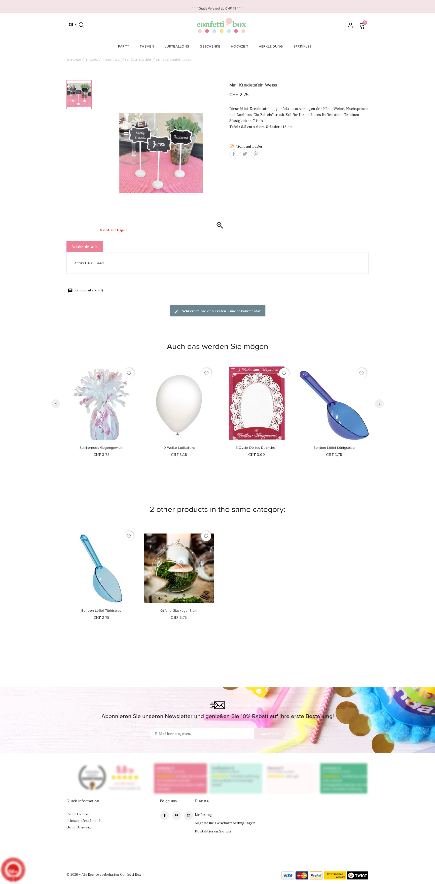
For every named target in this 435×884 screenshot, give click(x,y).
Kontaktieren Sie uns (213, 831)
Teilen (234, 154)
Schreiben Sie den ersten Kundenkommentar (221, 311)
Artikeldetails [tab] (84, 246)
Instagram (188, 815)
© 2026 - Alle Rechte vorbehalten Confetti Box (103, 874)
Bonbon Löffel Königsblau (334, 448)
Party (123, 46)
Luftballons (177, 46)
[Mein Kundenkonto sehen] (350, 25)
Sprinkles (303, 46)
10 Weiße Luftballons (179, 448)
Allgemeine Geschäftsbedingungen (225, 823)
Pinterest (255, 154)
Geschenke (210, 46)
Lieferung (203, 814)
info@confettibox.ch (84, 820)
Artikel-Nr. (83, 263)
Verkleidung (271, 46)
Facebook (164, 815)
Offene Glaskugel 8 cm (178, 610)
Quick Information (82, 801)
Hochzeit (239, 46)
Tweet (244, 154)
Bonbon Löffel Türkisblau (101, 610)
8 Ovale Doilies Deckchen (256, 448)
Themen (147, 46)
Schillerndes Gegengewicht (102, 448)
